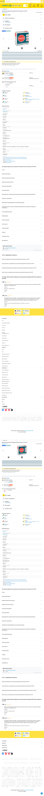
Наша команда (4, 338)
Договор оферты (4, 358)
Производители (4, 377)
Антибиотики (5, 440)
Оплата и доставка (5, 374)
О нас (3, 320)
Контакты (3, 327)
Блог (2, 351)
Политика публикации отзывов (7, 392)
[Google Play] (26, 311)
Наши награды (4, 335)
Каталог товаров (17, 5)
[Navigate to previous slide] (3, 39)
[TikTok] (12, 410)
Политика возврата (5, 383)
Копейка (3, 399)
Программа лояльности (5, 354)
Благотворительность (5, 345)
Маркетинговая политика (6, 390)
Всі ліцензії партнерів (28, 430)
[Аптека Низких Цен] (7, 5)
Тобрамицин (5, 111)
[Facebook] (3, 410)
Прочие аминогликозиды (10, 161)
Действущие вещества (5, 381)
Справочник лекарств (5, 379)
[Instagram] (9, 410)
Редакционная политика (6, 388)
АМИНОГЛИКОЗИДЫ (8, 159)
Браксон (4, 531)
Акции (3, 349)
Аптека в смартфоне (5, 361)
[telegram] (26, 313)
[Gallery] (22, 38)
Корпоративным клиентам (6, 363)
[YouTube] (6, 410)
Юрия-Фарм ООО (4, 12)
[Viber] (17, 313)
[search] (27, 5)
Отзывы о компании (5, 340)
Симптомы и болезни (5, 356)
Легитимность (4, 395)
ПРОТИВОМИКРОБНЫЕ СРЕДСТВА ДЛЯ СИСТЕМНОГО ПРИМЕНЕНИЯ (15, 157)
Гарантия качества (5, 385)
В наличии (9, 75)
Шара (3, 401)
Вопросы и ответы (5, 372)
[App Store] (17, 311)
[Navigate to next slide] (41, 39)
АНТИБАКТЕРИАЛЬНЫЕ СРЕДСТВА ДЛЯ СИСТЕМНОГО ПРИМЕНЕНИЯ (15, 158)
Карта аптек (4, 325)
